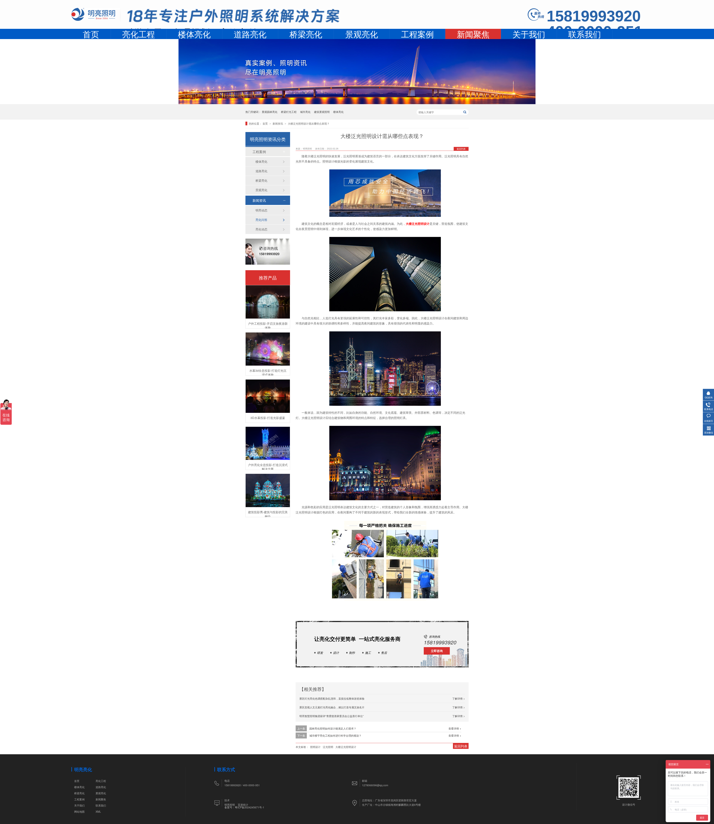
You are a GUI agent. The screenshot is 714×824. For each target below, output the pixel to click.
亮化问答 (261, 220)
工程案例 (417, 34)
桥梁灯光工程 (289, 112)
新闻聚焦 (473, 34)
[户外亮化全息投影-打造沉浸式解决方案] (268, 443)
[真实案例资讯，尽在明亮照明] (357, 103)
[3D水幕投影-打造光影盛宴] (268, 396)
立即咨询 (437, 651)
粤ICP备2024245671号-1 (249, 807)
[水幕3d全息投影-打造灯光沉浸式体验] (268, 349)
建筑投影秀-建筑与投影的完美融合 (268, 514)
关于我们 (528, 34)
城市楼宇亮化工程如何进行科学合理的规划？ (335, 735)
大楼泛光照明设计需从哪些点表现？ (308, 123)
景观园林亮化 (269, 112)
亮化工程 (138, 34)
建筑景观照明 (322, 112)
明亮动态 (261, 210)
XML (98, 811)
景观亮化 (361, 34)
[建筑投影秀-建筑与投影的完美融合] (268, 490)
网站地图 (79, 811)
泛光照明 (328, 747)
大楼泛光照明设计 (418, 223)
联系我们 (584, 34)
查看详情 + (454, 728)
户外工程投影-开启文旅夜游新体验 (268, 325)
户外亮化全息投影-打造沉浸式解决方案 (268, 467)
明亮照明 (229, 805)
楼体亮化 (194, 34)
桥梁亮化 (306, 34)
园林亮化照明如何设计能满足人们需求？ (332, 728)
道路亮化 (250, 34)
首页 (91, 34)
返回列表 (461, 148)
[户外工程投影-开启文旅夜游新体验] (268, 302)
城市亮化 (305, 112)
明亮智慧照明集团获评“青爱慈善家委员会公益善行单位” (331, 716)
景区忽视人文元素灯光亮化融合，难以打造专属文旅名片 (331, 707)
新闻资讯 (278, 123)
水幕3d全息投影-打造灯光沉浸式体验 (267, 372)
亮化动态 (261, 229)
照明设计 (315, 747)
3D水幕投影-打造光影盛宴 (267, 418)
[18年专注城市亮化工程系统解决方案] (233, 17)
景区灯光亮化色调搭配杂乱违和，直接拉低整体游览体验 (331, 698)
